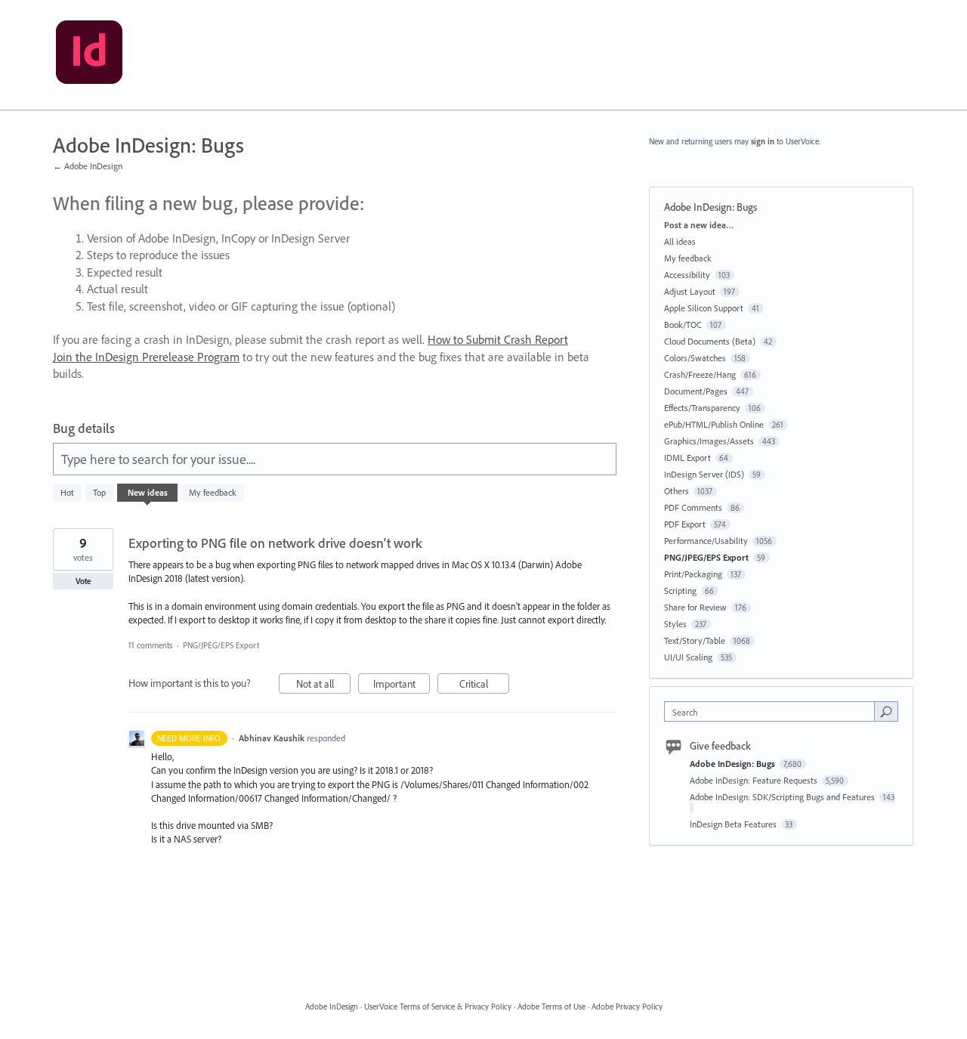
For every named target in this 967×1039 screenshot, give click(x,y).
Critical (484, 685)
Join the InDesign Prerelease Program (146, 356)
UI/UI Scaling (688, 657)
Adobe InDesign (331, 1006)
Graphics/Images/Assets (709, 441)
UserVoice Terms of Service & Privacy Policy (437, 1006)
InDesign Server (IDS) (704, 474)
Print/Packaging (693, 574)
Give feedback (720, 746)
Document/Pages (696, 391)
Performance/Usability (706, 540)
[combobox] (773, 711)
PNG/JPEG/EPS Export (221, 645)
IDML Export (687, 457)
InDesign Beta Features (734, 824)
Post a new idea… (699, 224)
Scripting (680, 590)
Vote (83, 581)
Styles (675, 623)
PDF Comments (693, 507)
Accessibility (687, 274)
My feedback (212, 492)
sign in (762, 141)
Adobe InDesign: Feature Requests (755, 780)
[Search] (886, 711)
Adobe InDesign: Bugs (733, 763)
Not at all (323, 685)
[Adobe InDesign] (89, 55)
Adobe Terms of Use (551, 1006)
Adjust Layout (689, 291)
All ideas (680, 241)
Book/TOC (683, 324)
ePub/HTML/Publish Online (714, 424)
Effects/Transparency (702, 407)
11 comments (150, 645)
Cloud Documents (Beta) (709, 341)
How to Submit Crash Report (498, 339)
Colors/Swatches (695, 357)
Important (401, 685)
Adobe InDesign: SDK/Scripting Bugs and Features (783, 796)
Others (676, 490)
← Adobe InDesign (87, 166)
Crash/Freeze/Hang (700, 374)
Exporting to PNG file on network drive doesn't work (275, 543)
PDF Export (685, 524)
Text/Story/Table (694, 640)
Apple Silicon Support (703, 308)
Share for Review (695, 607)
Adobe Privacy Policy (627, 1006)
